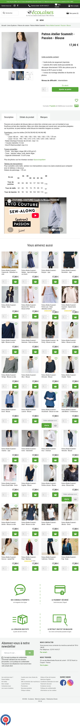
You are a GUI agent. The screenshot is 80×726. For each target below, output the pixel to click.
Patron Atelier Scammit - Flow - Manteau (29, 558)
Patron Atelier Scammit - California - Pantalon (49, 558)
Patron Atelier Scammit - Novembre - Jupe (69, 271)
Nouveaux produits (26, 688)
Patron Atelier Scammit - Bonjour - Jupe (49, 271)
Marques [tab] (44, 117)
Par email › (43, 652)
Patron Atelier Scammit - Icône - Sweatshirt (29, 450)
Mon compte (5, 684)
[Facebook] (17, 6)
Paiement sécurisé (46, 684)
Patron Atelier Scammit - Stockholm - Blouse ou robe (50, 410)
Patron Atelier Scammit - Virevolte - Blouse (69, 450)
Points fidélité (5, 679)
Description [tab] (8, 117)
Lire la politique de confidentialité (19, 661)
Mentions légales (46, 679)
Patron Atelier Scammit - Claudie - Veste (69, 376)
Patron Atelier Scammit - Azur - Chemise (49, 450)
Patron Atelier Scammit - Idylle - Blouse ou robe (9, 341)
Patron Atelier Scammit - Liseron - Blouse (29, 410)
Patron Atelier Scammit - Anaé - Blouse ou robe (29, 523)
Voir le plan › (44, 665)
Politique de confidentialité (48, 688)
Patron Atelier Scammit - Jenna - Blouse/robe (69, 484)
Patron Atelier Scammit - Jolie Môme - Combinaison (70, 410)
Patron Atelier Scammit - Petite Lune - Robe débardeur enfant (49, 307)
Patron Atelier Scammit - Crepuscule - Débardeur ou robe (9, 272)
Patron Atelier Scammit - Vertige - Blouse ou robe (9, 376)
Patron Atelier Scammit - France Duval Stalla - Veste (10, 484)
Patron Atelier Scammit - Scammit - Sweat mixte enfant (69, 307)
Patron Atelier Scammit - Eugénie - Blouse (29, 484)
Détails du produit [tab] (27, 117)
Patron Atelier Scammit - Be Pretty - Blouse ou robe (50, 341)
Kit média (4, 681)
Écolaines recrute (46, 686)
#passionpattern (39, 160)
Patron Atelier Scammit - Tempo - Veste (9, 306)
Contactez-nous (6, 686)
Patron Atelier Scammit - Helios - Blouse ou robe (69, 341)
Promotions (24, 686)
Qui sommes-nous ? (7, 677)
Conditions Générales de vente (49, 681)
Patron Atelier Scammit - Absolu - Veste (69, 523)
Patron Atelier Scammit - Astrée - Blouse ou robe (9, 523)
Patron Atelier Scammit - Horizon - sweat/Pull (9, 558)
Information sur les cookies (48, 690)
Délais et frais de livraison (48, 677)
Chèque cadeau (25, 690)
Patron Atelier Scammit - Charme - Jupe (9, 450)
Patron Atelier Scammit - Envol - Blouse (9, 410)
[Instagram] (15, 6)
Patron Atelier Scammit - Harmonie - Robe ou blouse (30, 341)
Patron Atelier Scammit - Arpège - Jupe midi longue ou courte (29, 272)
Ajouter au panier (65, 89)
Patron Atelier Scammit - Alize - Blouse (29, 376)
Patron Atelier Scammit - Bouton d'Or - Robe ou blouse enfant (29, 307)
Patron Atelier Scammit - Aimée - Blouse (49, 523)
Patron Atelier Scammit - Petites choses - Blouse (49, 484)
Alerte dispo (46, 426)
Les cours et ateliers (7, 688)
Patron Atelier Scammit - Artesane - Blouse (49, 376)
